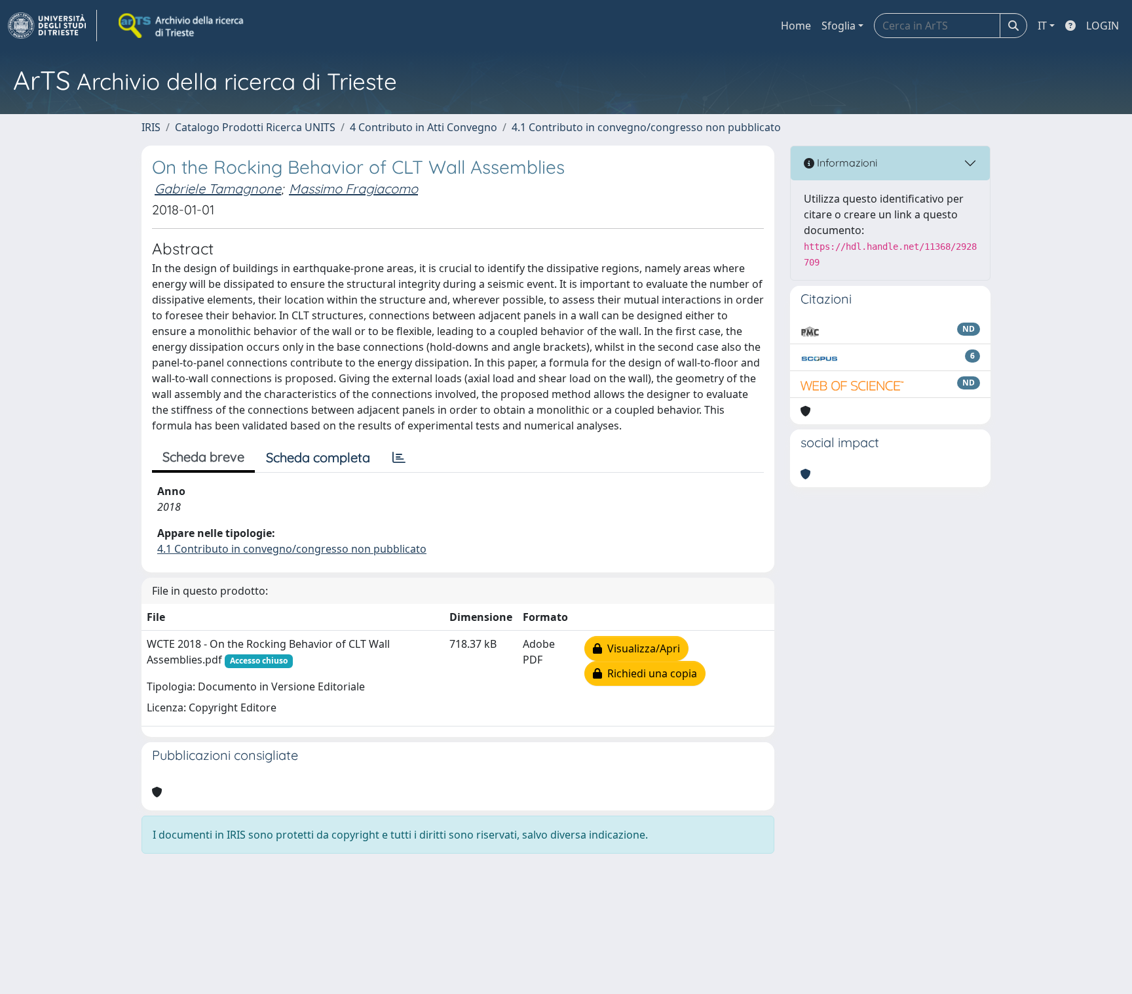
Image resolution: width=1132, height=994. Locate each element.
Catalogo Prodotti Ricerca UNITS (255, 127)
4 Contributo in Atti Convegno (423, 127)
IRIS (151, 127)
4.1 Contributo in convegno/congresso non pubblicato (646, 127)
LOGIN (1102, 25)
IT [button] (1042, 25)
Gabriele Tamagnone (218, 188)
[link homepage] (52, 25)
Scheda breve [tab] (203, 456)
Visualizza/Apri (641, 648)
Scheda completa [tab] (318, 457)
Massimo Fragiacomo (353, 188)
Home (796, 25)
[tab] (399, 457)
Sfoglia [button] (838, 25)
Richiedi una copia (649, 673)
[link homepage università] (182, 25)
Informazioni (845, 162)
